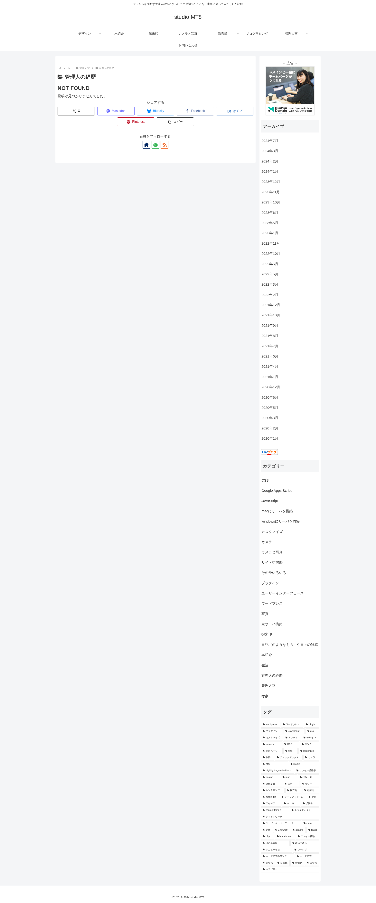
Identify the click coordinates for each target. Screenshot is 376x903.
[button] (175, 121)
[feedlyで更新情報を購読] (155, 145)
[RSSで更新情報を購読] (164, 145)
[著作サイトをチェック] (146, 145)
